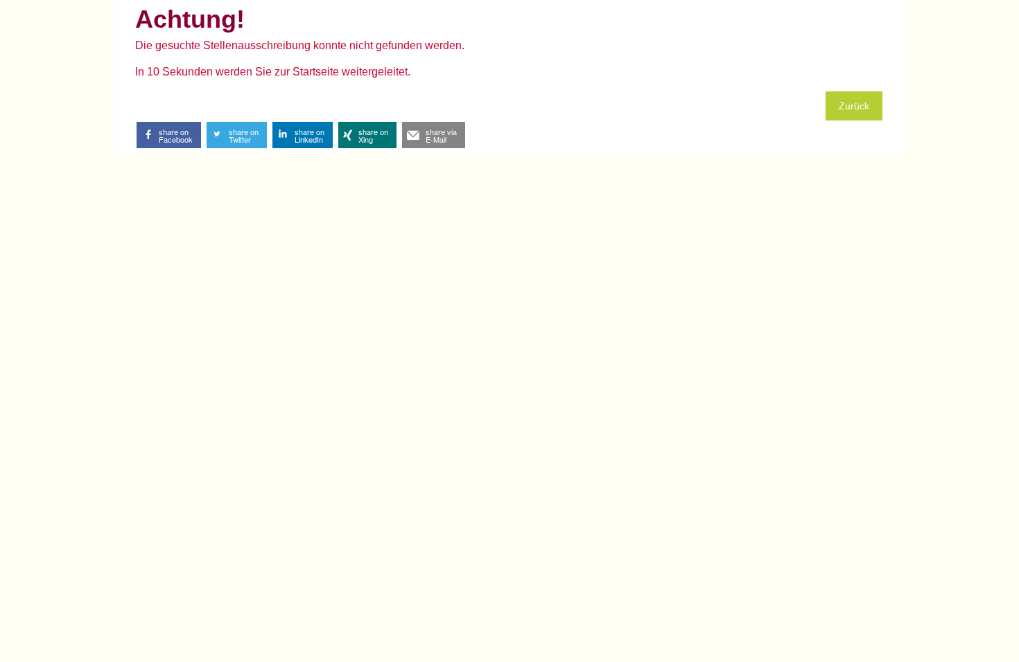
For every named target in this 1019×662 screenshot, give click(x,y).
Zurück (854, 105)
